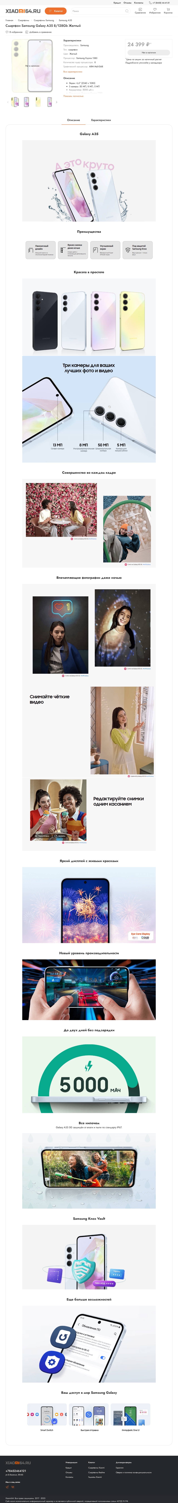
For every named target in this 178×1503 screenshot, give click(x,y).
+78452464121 (16, 1471)
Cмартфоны (23, 20)
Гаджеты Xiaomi (95, 1477)
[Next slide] (54, 66)
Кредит (117, 2)
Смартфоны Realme (96, 1472)
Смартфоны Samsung (44, 20)
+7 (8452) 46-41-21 (161, 2)
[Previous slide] (10, 66)
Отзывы (127, 2)
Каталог (58, 11)
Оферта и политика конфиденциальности (134, 1472)
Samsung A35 (65, 20)
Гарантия (119, 1467)
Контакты (138, 2)
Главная (9, 20)
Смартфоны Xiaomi (96, 1467)
